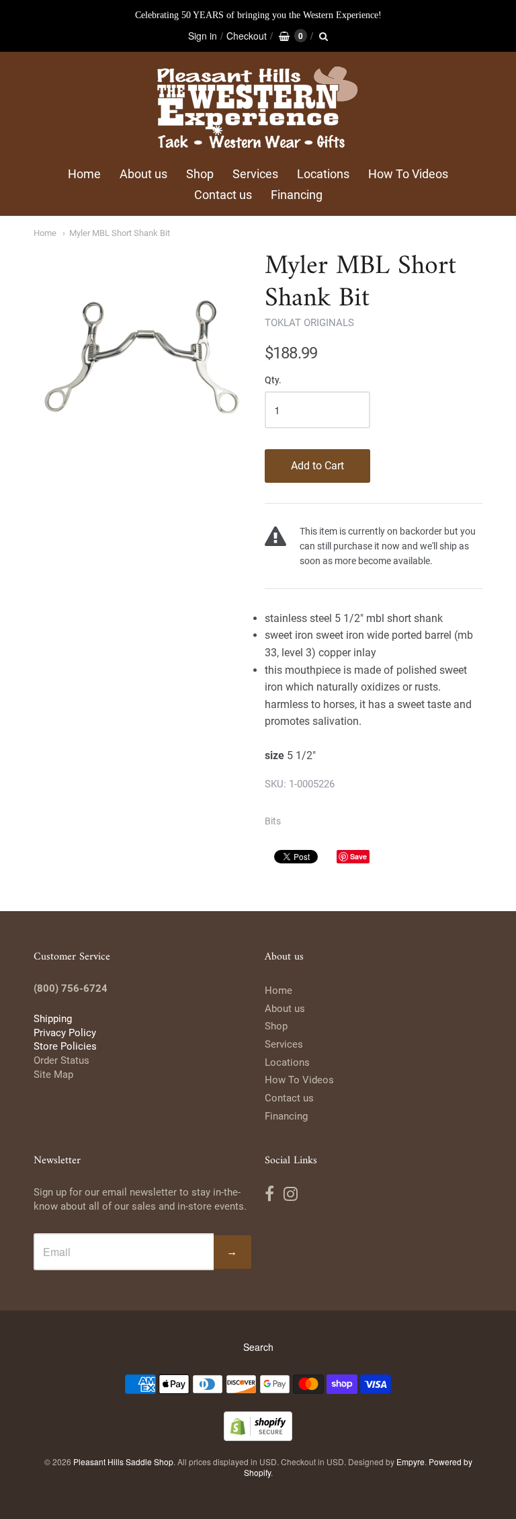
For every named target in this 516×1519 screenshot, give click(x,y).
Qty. (273, 380)
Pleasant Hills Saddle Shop (123, 1461)
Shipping (53, 1019)
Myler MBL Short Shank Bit (119, 233)
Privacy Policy (65, 1033)
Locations (323, 174)
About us (143, 174)
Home (84, 174)
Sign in (202, 35)
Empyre (410, 1461)
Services (255, 174)
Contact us (223, 195)
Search (258, 1347)
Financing (296, 195)
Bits (273, 821)
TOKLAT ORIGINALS (309, 323)
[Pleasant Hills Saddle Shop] (258, 109)
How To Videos (408, 174)
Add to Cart (317, 465)
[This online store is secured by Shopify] (258, 1436)
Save (358, 856)
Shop (200, 174)
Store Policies (65, 1046)
